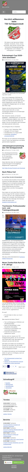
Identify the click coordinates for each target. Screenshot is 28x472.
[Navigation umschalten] (3, 12)
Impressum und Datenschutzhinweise (11, 459)
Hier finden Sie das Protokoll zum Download (13, 168)
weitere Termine (7, 414)
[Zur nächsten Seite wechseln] (13, 366)
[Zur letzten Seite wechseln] (15, 366)
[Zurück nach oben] (25, 469)
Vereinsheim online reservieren (12, 363)
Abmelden (14, 467)
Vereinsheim (9, 387)
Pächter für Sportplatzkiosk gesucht (13, 361)
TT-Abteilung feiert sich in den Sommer (13, 439)
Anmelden (14, 465)
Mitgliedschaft (9, 384)
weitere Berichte (7, 447)
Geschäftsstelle (9, 386)
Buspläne (8, 383)
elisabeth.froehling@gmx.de (9, 202)
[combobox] (19, 11)
